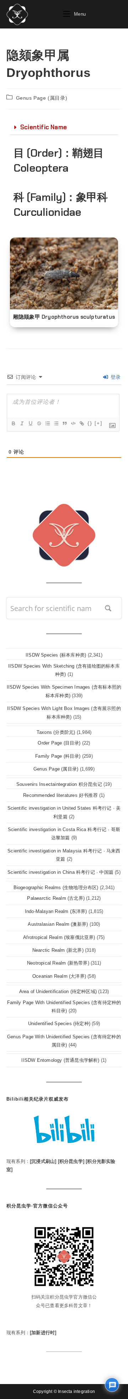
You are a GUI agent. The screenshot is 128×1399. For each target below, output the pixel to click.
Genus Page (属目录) (42, 98)
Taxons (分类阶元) (56, 732)
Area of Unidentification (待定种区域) (58, 991)
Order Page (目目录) (59, 743)
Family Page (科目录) (57, 756)
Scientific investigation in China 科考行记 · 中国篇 (60, 872)
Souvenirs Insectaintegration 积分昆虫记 (59, 784)
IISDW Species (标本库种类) (56, 655)
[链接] (81, 423)
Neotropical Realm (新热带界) (58, 963)
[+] (98, 423)
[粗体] (13, 423)
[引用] (64, 423)
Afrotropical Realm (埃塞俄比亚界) (59, 937)
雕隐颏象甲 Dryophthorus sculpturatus (64, 316)
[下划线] (30, 423)
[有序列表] (47, 423)
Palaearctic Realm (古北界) (56, 898)
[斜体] (21, 423)
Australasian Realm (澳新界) (58, 924)
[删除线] (38, 423)
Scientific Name (43, 127)
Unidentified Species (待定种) (59, 1023)
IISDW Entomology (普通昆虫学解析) (60, 1060)
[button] (64, 127)
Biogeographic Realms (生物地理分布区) (56, 887)
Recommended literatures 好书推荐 (60, 795)
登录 (115, 377)
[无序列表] (56, 423)
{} (89, 423)
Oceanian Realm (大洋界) (59, 976)
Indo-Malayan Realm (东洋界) (56, 911)
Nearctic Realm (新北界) (58, 950)
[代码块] (73, 423)
